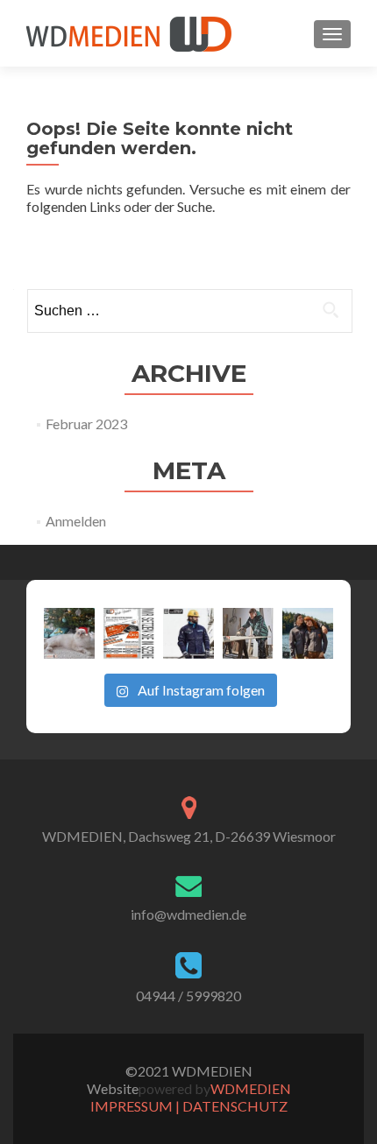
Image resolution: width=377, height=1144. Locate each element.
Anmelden (76, 520)
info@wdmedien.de (188, 914)
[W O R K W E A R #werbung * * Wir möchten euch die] (307, 633)
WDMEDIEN (250, 1088)
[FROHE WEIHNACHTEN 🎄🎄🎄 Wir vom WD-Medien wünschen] (69, 633)
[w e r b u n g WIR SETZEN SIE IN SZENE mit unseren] (128, 633)
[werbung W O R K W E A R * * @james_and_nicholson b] (188, 633)
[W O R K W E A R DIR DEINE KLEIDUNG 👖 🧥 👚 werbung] (248, 633)
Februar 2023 (86, 423)
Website (113, 1088)
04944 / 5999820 (188, 995)
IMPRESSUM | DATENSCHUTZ (189, 1106)
